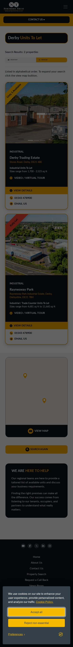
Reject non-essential (36, 623)
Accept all (36, 612)
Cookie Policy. (44, 602)
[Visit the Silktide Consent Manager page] (61, 634)
